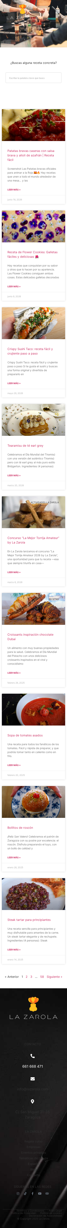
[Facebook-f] (32, 1193)
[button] (57, 11)
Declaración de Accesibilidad (45, 1216)
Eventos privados (33, 1152)
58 (42, 977)
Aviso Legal (55, 1210)
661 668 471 (32, 1066)
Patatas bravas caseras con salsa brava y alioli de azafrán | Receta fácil (30, 155)
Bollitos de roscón (20, 827)
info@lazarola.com (32, 1089)
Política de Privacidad (23, 1213)
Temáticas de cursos (33, 1158)
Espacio (33, 1164)
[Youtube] (39, 1193)
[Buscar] (56, 78)
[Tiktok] (25, 1193)
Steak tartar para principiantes (29, 920)
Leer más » (14, 189)
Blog (33, 1169)
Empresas (33, 1147)
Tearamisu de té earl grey (25, 445)
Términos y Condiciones (30, 1210)
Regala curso (33, 1141)
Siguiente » (54, 977)
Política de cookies (51, 1213)
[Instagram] (18, 1193)
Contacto (33, 1175)
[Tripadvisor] (47, 1193)
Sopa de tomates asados (25, 735)
